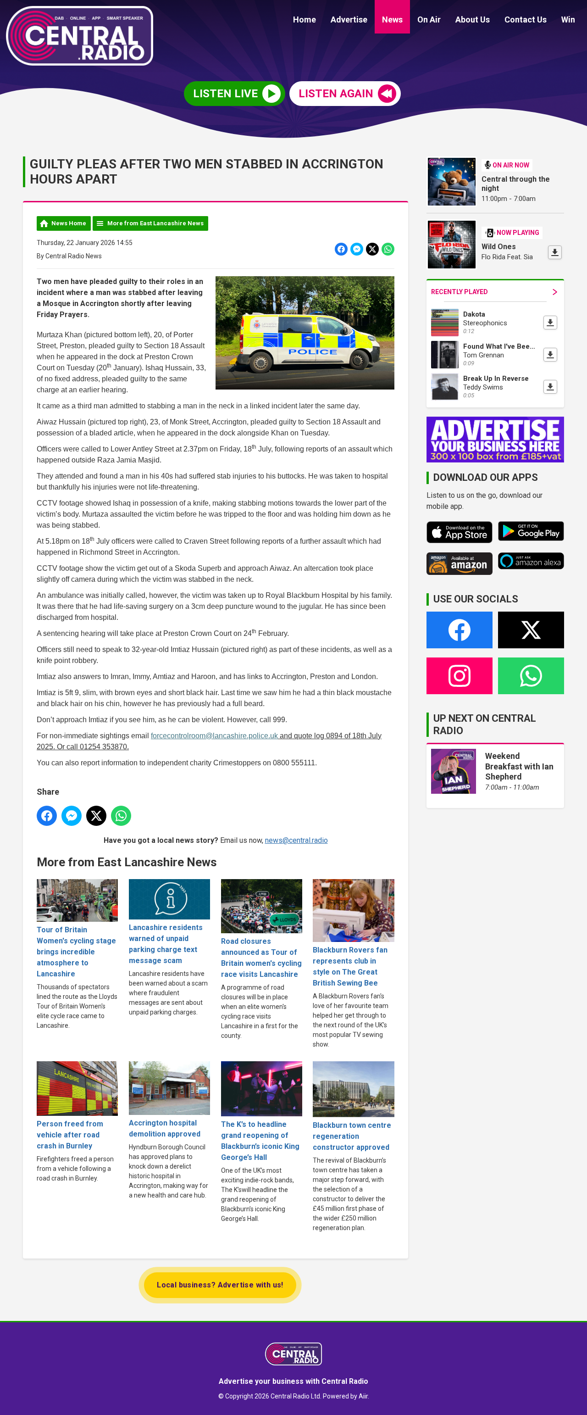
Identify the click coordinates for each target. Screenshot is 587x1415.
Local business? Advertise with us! (220, 1285)
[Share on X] (372, 249)
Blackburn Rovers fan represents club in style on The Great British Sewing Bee (350, 966)
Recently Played (459, 291)
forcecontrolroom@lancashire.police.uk (214, 736)
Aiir (363, 1396)
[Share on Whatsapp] (388, 249)
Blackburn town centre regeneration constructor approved (352, 1136)
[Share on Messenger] (356, 249)
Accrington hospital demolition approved (164, 1128)
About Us (472, 19)
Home (304, 19)
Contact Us (525, 19)
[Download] (555, 252)
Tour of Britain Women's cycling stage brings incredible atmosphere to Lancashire (76, 951)
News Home (68, 223)
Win (568, 19)
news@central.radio (296, 840)
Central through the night (516, 184)
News (392, 19)
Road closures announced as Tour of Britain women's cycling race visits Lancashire (261, 958)
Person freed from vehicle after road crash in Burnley (70, 1135)
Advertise (349, 19)
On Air (429, 19)
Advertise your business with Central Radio (293, 1381)
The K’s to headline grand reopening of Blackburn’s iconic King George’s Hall (260, 1141)
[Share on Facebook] (341, 249)
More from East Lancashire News (155, 223)
